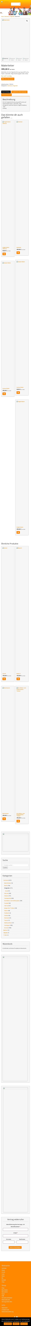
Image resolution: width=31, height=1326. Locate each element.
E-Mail (15, 1233)
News (3, 1276)
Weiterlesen (4, 254)
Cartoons (6, 16)
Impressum (4, 1307)
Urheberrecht (5, 1309)
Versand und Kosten (7, 1297)
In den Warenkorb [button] (18, 252)
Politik (6, 915)
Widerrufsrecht (6, 1299)
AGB (3, 1295)
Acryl (6, 891)
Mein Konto (5, 1290)
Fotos (3, 1274)
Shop (3, 1282)
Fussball (6, 903)
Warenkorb (5, 1292)
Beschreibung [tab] (6, 92)
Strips (3, 1270)
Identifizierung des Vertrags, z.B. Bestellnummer (15, 1225)
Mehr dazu (24, 1323)
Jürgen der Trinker (9, 908)
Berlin (5, 885)
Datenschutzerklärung (7, 1311)
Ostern (6, 910)
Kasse (3, 1294)
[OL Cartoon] (5, 1)
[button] (27, 20)
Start (2, 16)
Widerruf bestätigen (15, 1247)
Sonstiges (6, 925)
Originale (12, 16)
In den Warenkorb (8, 79)
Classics (6, 895)
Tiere (5, 920)
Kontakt (4, 1280)
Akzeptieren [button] (8, 1323)
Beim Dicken (7, 883)
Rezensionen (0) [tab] (6, 94)
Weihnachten (7, 923)
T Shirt (5, 935)
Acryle (3, 1272)
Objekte (5, 932)
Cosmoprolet (7, 898)
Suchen (5, 867)
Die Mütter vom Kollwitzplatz (12, 900)
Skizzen (6, 893)
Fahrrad (6, 905)
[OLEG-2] (15, 842)
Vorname (8, 1239)
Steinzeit (6, 918)
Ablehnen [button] (16, 1323)
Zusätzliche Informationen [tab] (19, 92)
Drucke (6, 927)
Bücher (5, 930)
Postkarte (6, 913)
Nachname (22, 1239)
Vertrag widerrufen (7, 1301)
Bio (2, 1278)
